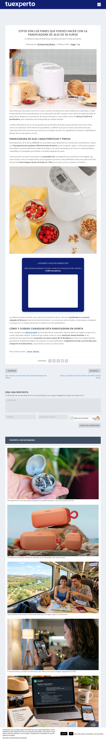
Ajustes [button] (64, 734)
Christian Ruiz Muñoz (46, 44)
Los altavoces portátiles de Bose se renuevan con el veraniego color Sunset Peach (36, 557)
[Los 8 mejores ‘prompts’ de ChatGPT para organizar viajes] (53, 702)
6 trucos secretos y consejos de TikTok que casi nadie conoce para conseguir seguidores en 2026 (41, 671)
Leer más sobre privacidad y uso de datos (88, 734)
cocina (29, 351)
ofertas (36, 351)
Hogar (73, 44)
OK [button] (71, 734)
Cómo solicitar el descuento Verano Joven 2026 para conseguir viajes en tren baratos (37, 614)
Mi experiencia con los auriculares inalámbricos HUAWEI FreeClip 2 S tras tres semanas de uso (40, 501)
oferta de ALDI (31, 332)
